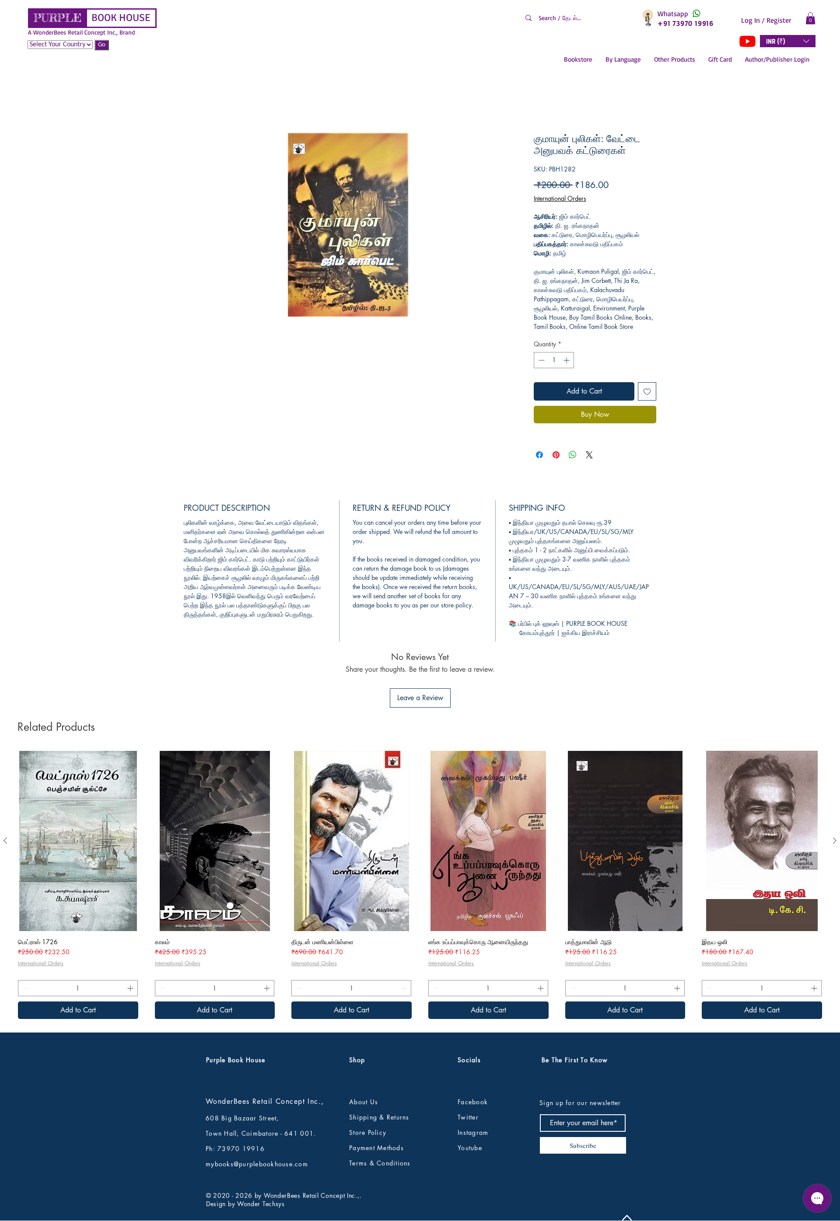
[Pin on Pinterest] (556, 457)
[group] (420, 829)
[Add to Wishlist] (647, 393)
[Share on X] (589, 457)
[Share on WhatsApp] (572, 457)
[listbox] (788, 41)
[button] (810, 18)
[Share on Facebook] (539, 457)
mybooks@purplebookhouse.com (257, 1108)
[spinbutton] (554, 362)
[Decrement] (540, 362)
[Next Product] (835, 785)
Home (192, 103)
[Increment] (567, 362)
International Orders (560, 200)
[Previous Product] (5, 785)
